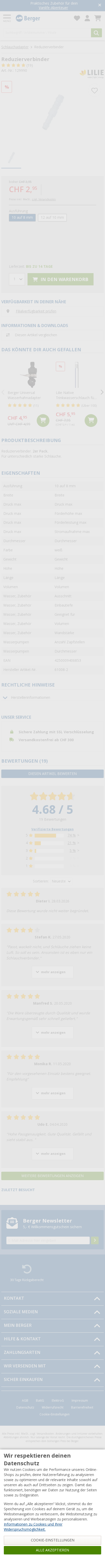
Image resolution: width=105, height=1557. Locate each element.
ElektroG (58, 1400)
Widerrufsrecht (52, 1407)
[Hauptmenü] (7, 18)
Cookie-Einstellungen (55, 1414)
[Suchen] (96, 32)
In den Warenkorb (63, 279)
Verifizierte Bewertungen (52, 829)
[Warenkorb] (97, 18)
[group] (11, 158)
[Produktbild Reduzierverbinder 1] (52, 112)
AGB (25, 1400)
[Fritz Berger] (42, 18)
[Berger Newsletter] (95, 1240)
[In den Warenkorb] (43, 420)
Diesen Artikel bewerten (52, 774)
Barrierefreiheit (82, 1407)
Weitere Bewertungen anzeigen (52, 1176)
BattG (40, 1400)
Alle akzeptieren (52, 1550)
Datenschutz (25, 1407)
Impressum (80, 1400)
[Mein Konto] (87, 18)
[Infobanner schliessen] (99, 5)
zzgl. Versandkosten (44, 199)
